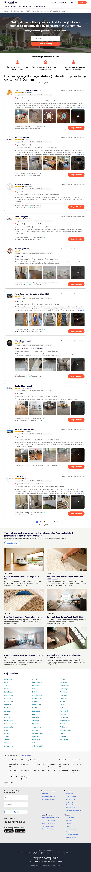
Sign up (16, 812)
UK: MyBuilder (69, 853)
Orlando (7, 733)
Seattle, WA (13, 777)
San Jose (7, 711)
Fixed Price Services (48, 799)
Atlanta (7, 740)
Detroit (34, 692)
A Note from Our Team (73, 808)
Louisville (35, 679)
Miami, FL (24, 764)
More (30, 6)
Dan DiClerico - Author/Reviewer (15, 652)
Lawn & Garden (22, 6)
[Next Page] (57, 522)
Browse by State (25, 755)
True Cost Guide (71, 796)
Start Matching (45, 44)
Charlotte (35, 724)
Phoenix (7, 682)
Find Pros (45, 793)
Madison (63, 736)
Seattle (62, 733)
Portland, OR (25, 770)
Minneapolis (36, 698)
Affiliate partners (71, 837)
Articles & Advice (39, 6)
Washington (8, 721)
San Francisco (9, 708)
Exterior (13, 6)
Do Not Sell (47, 858)
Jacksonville (8, 727)
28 (54, 522)
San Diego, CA (64, 770)
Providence (64, 692)
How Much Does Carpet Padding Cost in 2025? (23, 617)
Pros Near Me (70, 805)
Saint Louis (36, 708)
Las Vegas (36, 711)
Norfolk (62, 724)
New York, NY (77, 764)
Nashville (63, 698)
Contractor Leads (47, 826)
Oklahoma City (37, 746)
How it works (70, 818)
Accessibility (54, 858)
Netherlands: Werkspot (57, 853)
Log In (73, 2)
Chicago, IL (38, 760)
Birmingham (8, 679)
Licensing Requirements (73, 810)
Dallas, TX (50, 760)
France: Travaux (22, 853)
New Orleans (37, 682)
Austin (62, 701)
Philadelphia (64, 686)
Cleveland (36, 740)
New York (35, 717)
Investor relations (71, 829)
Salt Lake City (65, 721)
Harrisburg (64, 682)
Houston (63, 714)
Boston (34, 689)
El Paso (62, 708)
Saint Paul (35, 701)
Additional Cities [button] (9, 783)
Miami (6, 730)
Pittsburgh (64, 689)
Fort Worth (64, 711)
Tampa (6, 736)
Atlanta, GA (13, 760)
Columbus (36, 743)
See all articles (12, 543)
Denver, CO (63, 760)
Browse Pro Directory (49, 796)
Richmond (64, 727)
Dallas (62, 705)
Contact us (69, 832)
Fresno (6, 689)
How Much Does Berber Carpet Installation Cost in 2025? (65, 578)
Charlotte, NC (26, 760)
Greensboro (36, 727)
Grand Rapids (37, 695)
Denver (7, 714)
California (40, 858)
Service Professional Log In (50, 818)
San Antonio (64, 717)
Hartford (7, 717)
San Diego (8, 705)
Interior (7, 6)
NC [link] (11, 11)
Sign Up (82, 2)
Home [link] (6, 11)
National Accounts (48, 829)
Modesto (7, 698)
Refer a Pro (69, 802)
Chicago (7, 743)
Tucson (6, 686)
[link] (45, 92)
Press (67, 826)
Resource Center (71, 799)
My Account (69, 793)
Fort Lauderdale (10, 724)
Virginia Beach (65, 730)
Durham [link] (16, 11)
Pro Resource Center (48, 823)
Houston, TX (76, 760)
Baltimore (35, 686)
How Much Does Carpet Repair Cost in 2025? (65, 617)
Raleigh (35, 730)
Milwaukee (64, 740)
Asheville (35, 721)
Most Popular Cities (10, 755)
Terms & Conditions (56, 861)
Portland (63, 679)
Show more (81, 107)
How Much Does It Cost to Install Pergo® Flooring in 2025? (64, 656)
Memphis (63, 695)
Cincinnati (36, 736)
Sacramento (8, 701)
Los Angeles (8, 695)
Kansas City (36, 705)
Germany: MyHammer (35, 853)
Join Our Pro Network (49, 820)
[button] (21, 116)
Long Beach (8, 692)
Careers (68, 823)
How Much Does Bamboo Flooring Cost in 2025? (21, 578)
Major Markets (11, 673)
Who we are (69, 820)
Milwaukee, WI (39, 764)
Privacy (35, 858)
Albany (34, 714)
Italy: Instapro (45, 853)
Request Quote (76, 128)
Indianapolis (8, 746)
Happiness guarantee (72, 834)
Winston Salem (37, 733)
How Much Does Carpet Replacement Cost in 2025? (23, 656)
